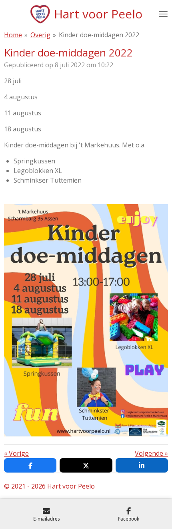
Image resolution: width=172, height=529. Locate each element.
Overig (40, 34)
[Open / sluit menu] (163, 14)
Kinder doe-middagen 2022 (99, 34)
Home (13, 34)
